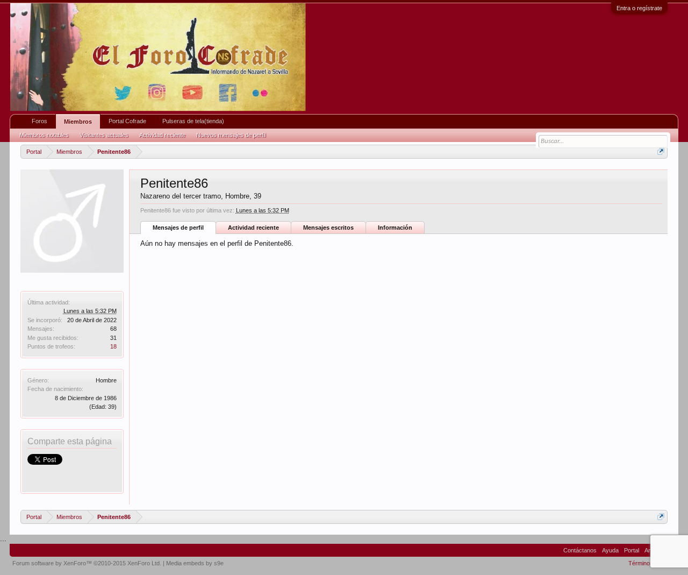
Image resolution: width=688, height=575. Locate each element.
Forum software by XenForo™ (86, 563)
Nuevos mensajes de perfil (231, 135)
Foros (39, 121)
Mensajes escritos (328, 227)
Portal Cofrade (127, 121)
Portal (631, 550)
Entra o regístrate (639, 8)
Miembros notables (44, 135)
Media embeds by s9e (195, 563)
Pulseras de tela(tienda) (193, 121)
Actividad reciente (253, 227)
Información (395, 227)
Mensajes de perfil (178, 227)
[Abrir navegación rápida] (660, 151)
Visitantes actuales (104, 135)
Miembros (78, 121)
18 (113, 346)
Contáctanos (580, 550)
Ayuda (610, 550)
